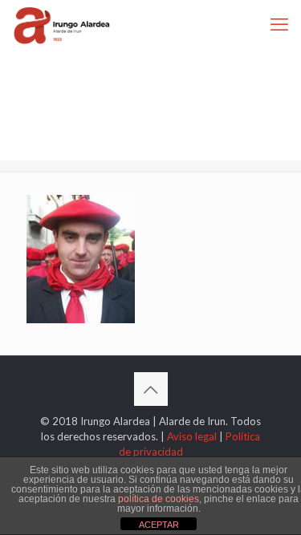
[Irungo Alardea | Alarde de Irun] (62, 24)
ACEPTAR (159, 524)
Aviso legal (192, 436)
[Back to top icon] (151, 389)
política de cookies (158, 499)
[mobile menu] (279, 24)
